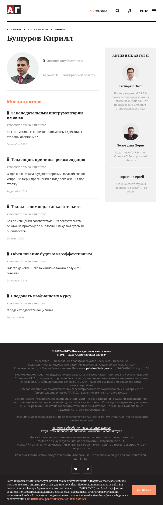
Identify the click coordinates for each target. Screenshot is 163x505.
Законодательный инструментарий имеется (45, 115)
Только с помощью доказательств (45, 206)
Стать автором (38, 29)
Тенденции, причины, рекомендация (48, 159)
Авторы (16, 29)
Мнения (60, 29)
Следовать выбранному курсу (41, 295)
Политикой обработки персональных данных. (57, 499)
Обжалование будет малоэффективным (51, 253)
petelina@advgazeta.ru (100, 368)
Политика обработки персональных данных (81, 427)
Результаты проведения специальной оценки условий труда (81, 431)
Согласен (144, 490)
